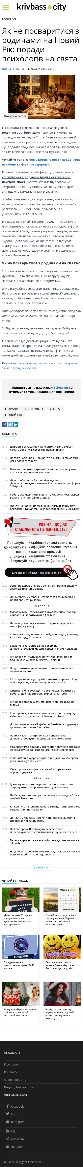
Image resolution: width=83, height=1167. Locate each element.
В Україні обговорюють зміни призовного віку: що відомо (42, 703)
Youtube (16, 1147)
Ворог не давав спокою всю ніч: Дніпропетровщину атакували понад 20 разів (43, 587)
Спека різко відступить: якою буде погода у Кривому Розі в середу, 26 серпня (44, 636)
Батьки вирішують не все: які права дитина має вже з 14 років (44, 842)
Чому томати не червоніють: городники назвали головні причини (41, 670)
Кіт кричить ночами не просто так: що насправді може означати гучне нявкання (45, 808)
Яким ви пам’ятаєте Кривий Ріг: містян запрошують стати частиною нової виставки (43, 471)
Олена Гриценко (13, 69)
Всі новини (41, 867)
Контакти (11, 1072)
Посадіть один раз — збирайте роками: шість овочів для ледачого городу (44, 459)
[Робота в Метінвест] (41, 548)
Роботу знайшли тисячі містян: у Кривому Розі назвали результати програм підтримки (45, 496)
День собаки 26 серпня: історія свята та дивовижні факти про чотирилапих (42, 598)
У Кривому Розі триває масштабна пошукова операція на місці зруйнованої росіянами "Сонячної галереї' (45, 748)
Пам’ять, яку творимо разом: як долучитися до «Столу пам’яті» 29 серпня (44, 797)
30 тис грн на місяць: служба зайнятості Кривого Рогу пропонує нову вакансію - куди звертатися (44, 681)
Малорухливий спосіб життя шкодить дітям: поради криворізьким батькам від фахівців (43, 613)
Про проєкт (12, 1064)
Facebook (17, 1106)
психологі (34, 409)
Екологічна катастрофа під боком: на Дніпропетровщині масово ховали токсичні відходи (43, 647)
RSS (13, 1131)
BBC (20, 209)
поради (11, 409)
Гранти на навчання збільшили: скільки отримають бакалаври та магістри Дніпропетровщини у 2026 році (45, 507)
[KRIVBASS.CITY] (41, 7)
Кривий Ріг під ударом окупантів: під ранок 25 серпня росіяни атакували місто (44, 760)
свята (55, 409)
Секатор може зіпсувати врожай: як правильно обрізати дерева (40, 771)
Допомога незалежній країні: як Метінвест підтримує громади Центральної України (44, 726)
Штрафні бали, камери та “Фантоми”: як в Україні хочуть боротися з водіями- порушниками (41, 448)
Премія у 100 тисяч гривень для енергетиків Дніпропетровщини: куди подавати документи (40, 737)
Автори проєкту (15, 1080)
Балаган (9, 18)
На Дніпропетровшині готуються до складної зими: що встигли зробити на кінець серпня (45, 853)
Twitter (15, 1114)
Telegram (60, 387)
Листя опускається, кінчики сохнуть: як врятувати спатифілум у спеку (42, 625)
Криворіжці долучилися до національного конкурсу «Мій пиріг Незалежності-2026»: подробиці (43, 715)
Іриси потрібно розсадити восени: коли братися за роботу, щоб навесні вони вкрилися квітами (42, 692)
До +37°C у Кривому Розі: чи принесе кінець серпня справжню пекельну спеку (43, 819)
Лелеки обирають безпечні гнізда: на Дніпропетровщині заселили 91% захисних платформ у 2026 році (45, 483)
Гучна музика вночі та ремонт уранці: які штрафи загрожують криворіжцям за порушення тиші (42, 786)
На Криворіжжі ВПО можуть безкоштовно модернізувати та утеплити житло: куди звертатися (43, 831)
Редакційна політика (19, 1087)
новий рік (13, 415)
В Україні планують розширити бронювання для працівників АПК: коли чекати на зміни (41, 658)
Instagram (17, 1122)
